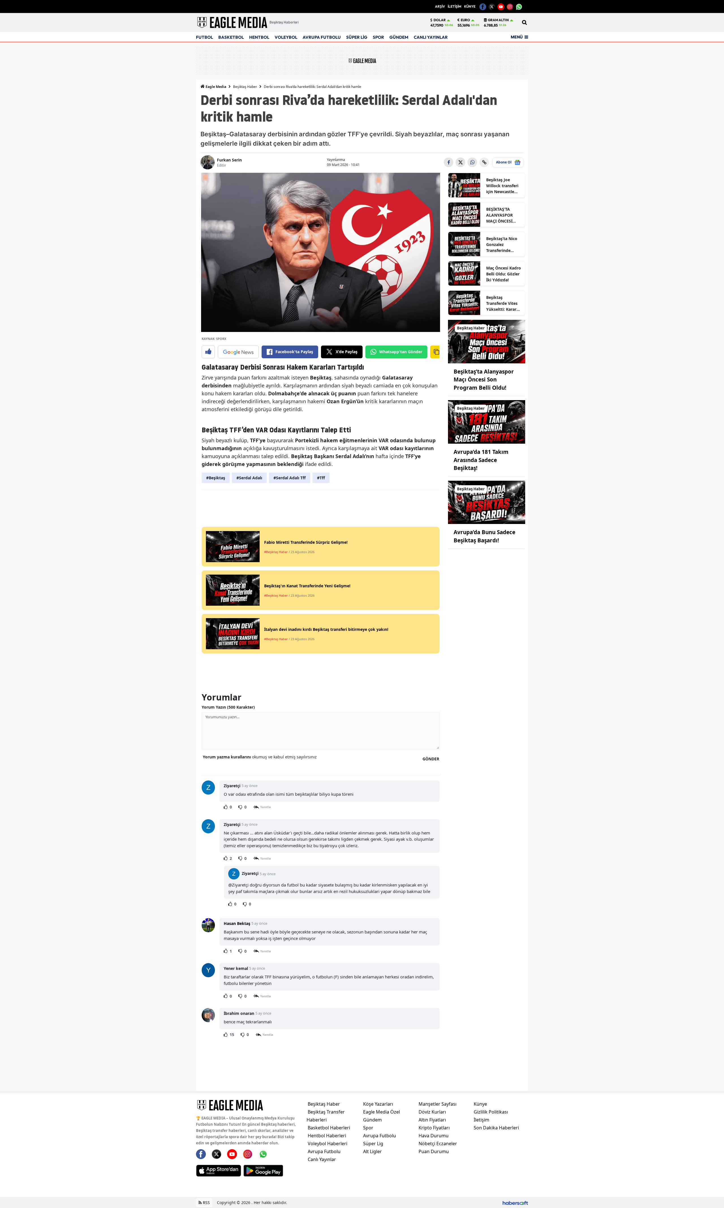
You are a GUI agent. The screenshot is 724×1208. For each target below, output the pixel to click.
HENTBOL (259, 37)
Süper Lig (373, 1143)
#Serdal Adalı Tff (289, 477)
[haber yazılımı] (515, 1202)
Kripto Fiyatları (434, 1128)
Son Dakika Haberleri (496, 1128)
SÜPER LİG (356, 37)
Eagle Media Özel (381, 1112)
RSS (206, 1202)
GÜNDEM (398, 37)
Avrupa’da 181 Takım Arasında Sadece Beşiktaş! (481, 460)
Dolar (440, 20)
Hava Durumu (434, 1135)
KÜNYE (469, 6)
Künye (480, 1104)
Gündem (372, 1120)
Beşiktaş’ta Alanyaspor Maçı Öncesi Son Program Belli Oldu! (484, 379)
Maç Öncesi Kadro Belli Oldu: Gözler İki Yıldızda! (503, 273)
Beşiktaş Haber (245, 86)
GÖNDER (431, 759)
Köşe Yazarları (378, 1104)
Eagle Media (215, 86)
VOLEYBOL (286, 37)
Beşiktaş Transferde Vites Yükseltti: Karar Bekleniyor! (502, 303)
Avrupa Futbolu (324, 1151)
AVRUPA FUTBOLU (322, 37)
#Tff (321, 477)
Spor (368, 1128)
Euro (465, 20)
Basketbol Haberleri (329, 1128)
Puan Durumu (434, 1151)
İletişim (481, 1120)
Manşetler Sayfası (437, 1104)
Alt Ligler (372, 1151)
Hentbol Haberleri (327, 1135)
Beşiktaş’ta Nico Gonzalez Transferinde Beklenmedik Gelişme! (501, 244)
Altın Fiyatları (432, 1120)
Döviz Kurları (432, 1112)
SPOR (378, 37)
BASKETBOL (231, 37)
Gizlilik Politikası (491, 1112)
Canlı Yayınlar (322, 1159)
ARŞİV (440, 6)
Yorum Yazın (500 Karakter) (228, 707)
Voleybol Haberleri (327, 1143)
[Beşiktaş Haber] (486, 341)
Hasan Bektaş (237, 923)
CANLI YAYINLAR (431, 37)
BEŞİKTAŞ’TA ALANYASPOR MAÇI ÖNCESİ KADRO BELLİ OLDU (499, 215)
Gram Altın (498, 20)
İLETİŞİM (454, 6)
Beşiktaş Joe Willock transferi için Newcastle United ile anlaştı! (503, 186)
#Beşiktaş (215, 477)
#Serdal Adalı (249, 477)
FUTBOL (204, 37)
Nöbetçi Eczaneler (438, 1143)
